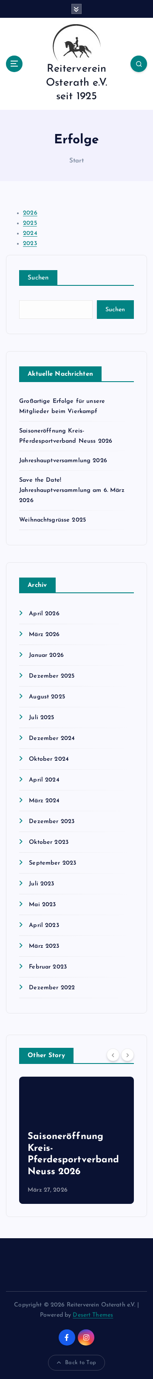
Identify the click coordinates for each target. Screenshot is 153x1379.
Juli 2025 (41, 718)
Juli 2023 (41, 884)
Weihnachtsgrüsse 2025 (52, 520)
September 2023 (52, 863)
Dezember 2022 (52, 988)
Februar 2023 (48, 967)
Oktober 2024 (49, 759)
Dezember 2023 (51, 821)
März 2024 (44, 801)
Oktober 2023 (48, 842)
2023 (30, 243)
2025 (30, 223)
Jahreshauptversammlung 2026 (63, 461)
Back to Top (80, 1362)
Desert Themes (93, 1315)
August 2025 (47, 697)
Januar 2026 (46, 655)
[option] (76, 1140)
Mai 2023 (42, 905)
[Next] (127, 1055)
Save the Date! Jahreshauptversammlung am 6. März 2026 (72, 490)
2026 (30, 213)
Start (76, 161)
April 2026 (44, 614)
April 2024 (44, 780)
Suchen (38, 278)
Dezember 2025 (51, 676)
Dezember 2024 (52, 738)
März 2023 (44, 946)
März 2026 (44, 634)
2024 (30, 233)
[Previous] (113, 1055)
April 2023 (44, 925)
